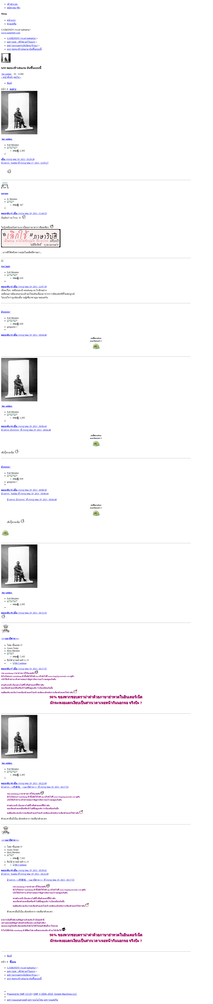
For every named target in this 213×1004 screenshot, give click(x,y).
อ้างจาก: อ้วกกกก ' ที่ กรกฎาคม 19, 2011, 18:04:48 (26, 430)
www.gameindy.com (10, 33)
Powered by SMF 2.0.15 (19, 994)
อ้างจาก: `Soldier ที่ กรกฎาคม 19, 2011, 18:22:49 (25, 874)
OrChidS (5, 266)
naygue (4, 193)
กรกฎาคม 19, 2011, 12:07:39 (24, 286)
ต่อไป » (17, 77)
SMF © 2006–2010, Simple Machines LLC (55, 994)
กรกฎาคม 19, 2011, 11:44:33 (24, 213)
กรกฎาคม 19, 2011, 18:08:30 (24, 490)
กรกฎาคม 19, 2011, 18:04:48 (24, 335)
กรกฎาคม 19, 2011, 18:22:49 (24, 783)
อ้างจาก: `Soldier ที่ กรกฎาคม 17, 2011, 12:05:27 (25, 163)
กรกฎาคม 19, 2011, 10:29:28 (17, 159)
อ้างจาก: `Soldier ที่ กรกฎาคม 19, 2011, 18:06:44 (25, 493)
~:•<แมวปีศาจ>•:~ (10, 638)
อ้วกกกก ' (6, 312)
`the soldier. (6, 74)
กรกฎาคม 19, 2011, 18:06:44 (24, 426)
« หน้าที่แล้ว (7, 77)
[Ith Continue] (20, 663)
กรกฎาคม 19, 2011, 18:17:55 (24, 669)
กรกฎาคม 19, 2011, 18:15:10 (24, 613)
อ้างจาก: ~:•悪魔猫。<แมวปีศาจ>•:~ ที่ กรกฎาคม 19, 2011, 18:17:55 (35, 787)
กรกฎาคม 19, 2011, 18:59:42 (24, 870)
